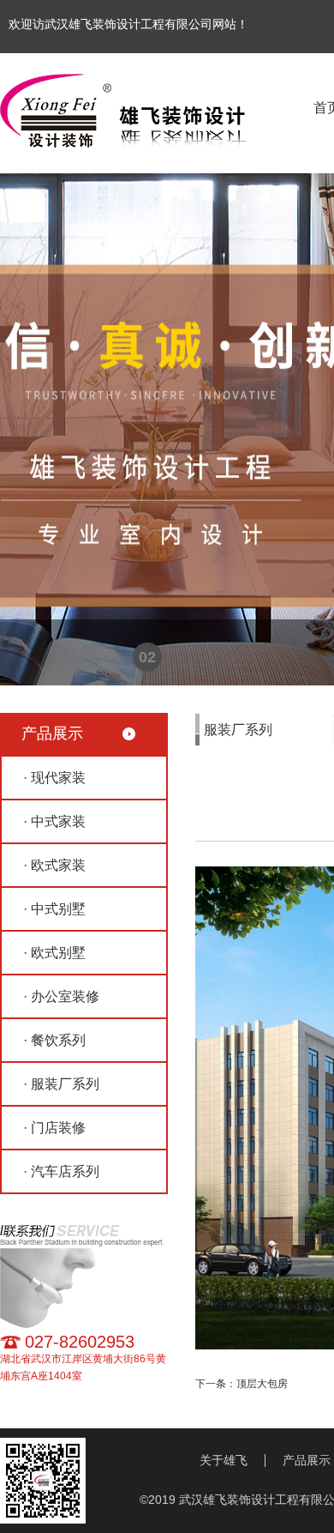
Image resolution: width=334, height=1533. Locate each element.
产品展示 (307, 1460)
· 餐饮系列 (54, 1040)
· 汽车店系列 (61, 1171)
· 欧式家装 (54, 865)
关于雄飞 (224, 1460)
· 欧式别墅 (54, 952)
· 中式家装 (54, 821)
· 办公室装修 (61, 996)
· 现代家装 (54, 777)
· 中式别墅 (54, 909)
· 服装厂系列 (61, 1084)
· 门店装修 (54, 1127)
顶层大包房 (262, 1384)
